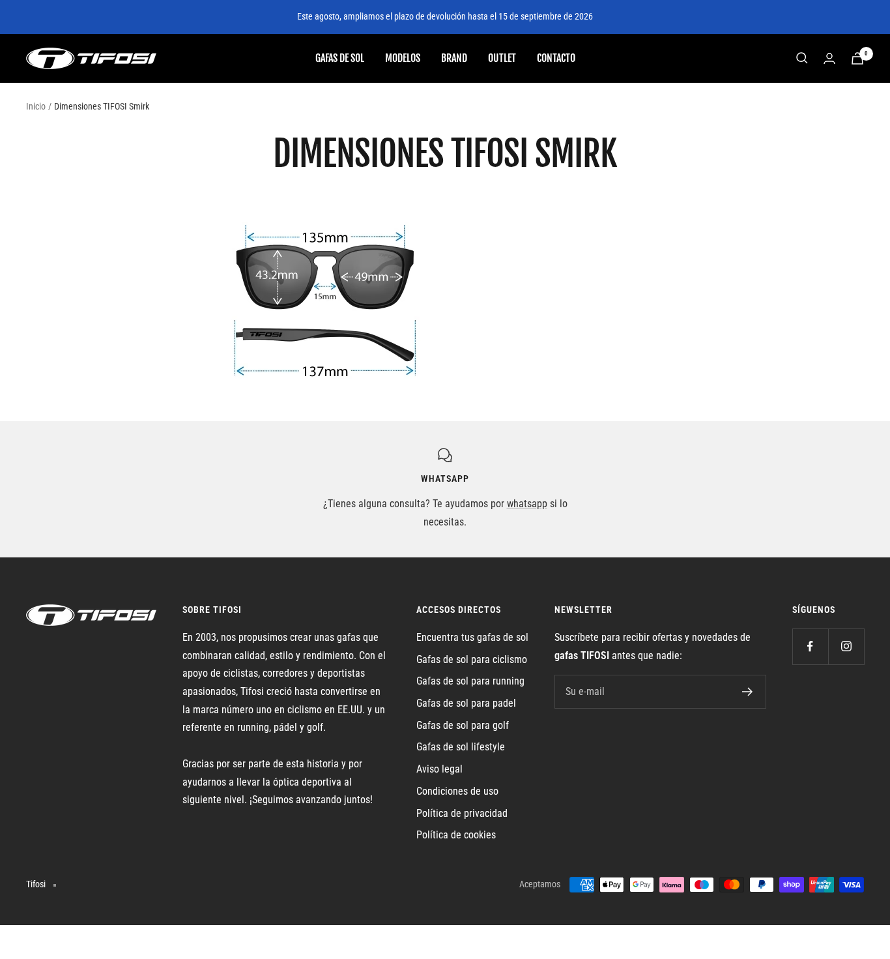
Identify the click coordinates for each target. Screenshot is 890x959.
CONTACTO (556, 57)
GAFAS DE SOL (339, 57)
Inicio (36, 106)
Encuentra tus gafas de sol (472, 637)
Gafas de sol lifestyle (460, 747)
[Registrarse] (747, 691)
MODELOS (402, 57)
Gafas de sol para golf (462, 725)
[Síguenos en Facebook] (810, 646)
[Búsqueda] (802, 58)
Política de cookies (456, 835)
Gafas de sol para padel (466, 703)
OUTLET (502, 57)
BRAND (454, 57)
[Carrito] (857, 58)
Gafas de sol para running (470, 681)
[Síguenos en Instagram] (846, 646)
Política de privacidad (462, 813)
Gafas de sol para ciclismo (471, 659)
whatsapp (527, 503)
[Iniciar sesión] (829, 58)
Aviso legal (439, 769)
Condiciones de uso (457, 791)
